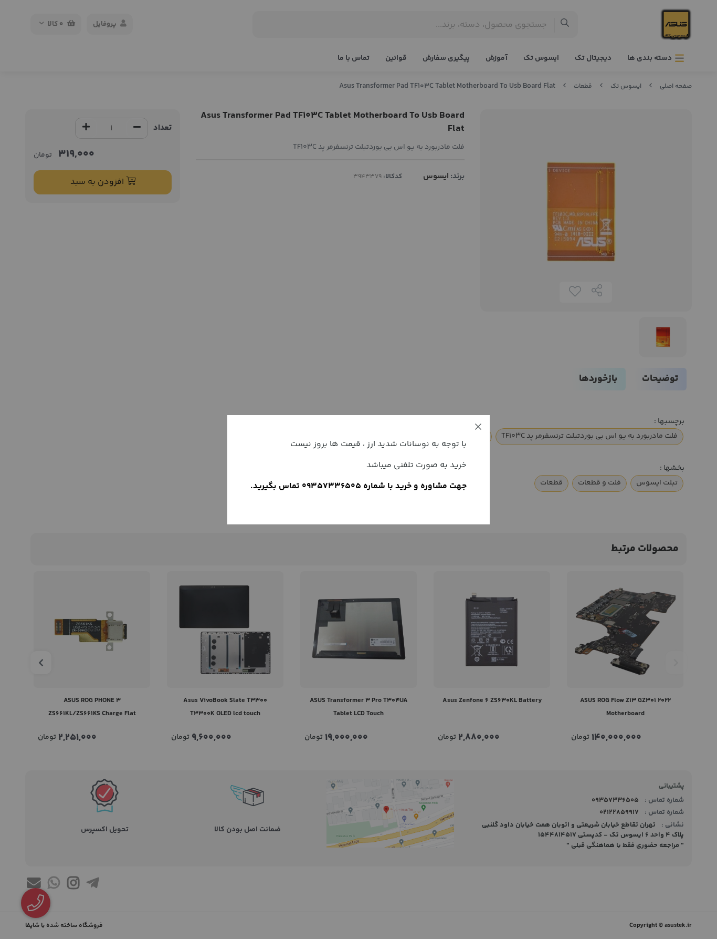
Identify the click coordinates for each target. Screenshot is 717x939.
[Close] (478, 426)
